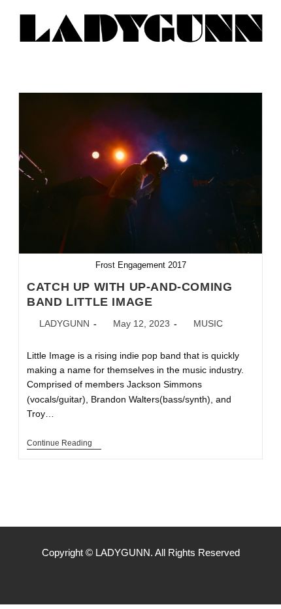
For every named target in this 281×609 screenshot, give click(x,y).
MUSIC (208, 323)
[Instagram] (140, 578)
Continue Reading (64, 443)
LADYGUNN (64, 323)
